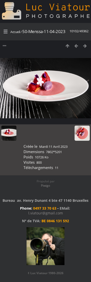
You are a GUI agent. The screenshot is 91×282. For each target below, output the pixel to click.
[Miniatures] (67, 46)
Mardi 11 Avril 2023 (53, 146)
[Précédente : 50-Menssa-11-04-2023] (76, 46)
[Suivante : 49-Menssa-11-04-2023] (85, 46)
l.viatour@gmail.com (45, 213)
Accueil (15, 32)
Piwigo (45, 185)
